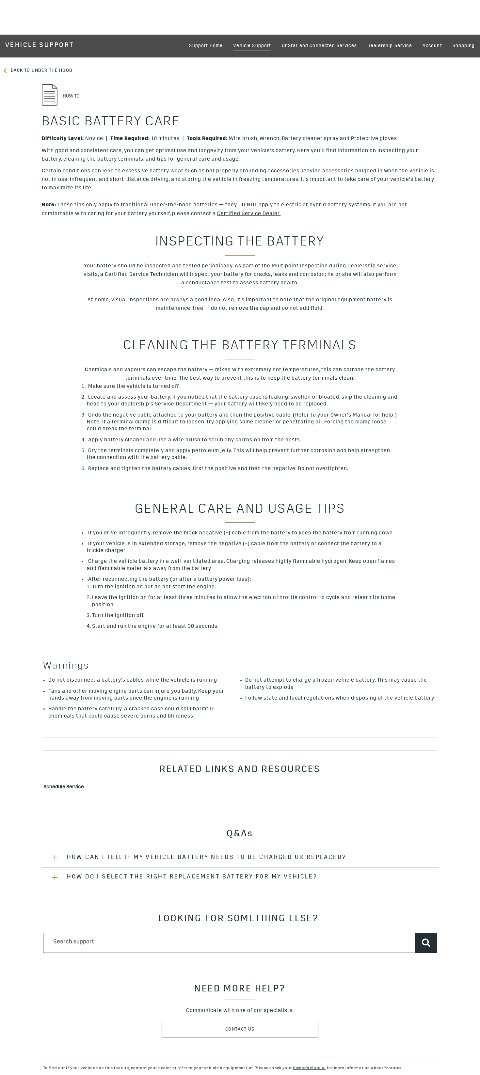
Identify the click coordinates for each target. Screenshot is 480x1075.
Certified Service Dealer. (249, 214)
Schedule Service (63, 787)
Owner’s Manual (309, 1068)
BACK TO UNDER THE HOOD (40, 70)
